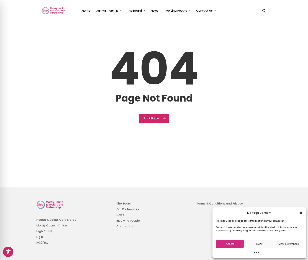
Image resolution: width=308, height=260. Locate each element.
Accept (230, 243)
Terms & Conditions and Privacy (219, 203)
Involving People (128, 221)
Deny (259, 243)
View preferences (289, 243)
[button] (301, 213)
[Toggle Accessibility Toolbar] (8, 251)
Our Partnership (127, 209)
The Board (123, 203)
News (120, 215)
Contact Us (124, 226)
